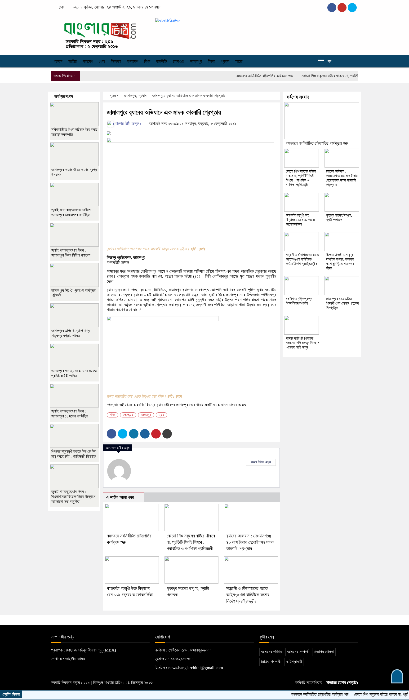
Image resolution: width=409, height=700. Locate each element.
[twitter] (342, 7)
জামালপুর (196, 61)
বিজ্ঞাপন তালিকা (324, 651)
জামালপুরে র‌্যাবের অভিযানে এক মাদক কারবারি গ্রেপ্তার (188, 95)
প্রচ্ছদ (57, 61)
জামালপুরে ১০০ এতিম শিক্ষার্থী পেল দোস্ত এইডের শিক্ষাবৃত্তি (342, 303)
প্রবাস (225, 61)
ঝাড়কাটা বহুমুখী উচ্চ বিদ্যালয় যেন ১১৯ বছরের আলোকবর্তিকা (300, 219)
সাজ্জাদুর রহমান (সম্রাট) (342, 682)
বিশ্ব (147, 61)
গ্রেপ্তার (128, 415)
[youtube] (352, 7)
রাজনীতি (161, 61)
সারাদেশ (88, 61)
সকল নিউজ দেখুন (261, 462)
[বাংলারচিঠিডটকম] (100, 33)
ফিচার (211, 61)
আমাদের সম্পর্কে (297, 651)
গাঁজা (112, 415)
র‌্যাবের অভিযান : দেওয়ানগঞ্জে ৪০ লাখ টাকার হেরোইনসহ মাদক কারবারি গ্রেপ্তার (250, 542)
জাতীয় (72, 61)
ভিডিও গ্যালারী (270, 661)
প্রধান (142, 95)
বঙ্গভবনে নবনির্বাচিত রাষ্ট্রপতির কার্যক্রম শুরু (250, 76)
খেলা (102, 61)
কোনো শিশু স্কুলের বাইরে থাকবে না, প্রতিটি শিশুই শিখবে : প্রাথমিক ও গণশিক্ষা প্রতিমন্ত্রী (347, 76)
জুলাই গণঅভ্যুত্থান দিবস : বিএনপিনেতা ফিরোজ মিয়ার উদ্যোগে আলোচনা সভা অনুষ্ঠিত (73, 496)
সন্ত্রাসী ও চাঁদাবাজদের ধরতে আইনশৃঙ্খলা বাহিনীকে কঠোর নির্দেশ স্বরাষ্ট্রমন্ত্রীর (247, 595)
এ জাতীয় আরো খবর (120, 497)
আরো (238, 61)
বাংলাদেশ (132, 61)
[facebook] (331, 7)
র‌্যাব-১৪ (178, 61)
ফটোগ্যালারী (294, 661)
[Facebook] (111, 434)
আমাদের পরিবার (271, 651)
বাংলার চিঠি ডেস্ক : (127, 123)
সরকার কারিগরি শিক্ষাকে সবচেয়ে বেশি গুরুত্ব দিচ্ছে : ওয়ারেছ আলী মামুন (302, 342)
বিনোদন (116, 61)
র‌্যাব (161, 415)
